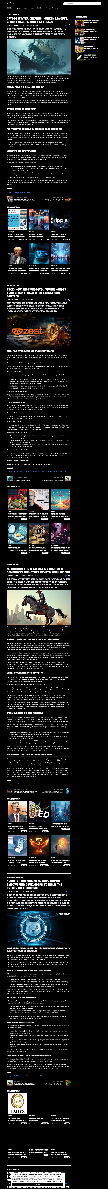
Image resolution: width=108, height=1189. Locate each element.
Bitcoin (16, 285)
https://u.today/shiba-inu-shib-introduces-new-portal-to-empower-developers (32, 1076)
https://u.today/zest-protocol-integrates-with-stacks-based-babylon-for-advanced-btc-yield (36, 471)
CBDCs (9, 8)
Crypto (16, 14)
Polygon (17, 8)
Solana (24, 8)
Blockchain (20, 877)
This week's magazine (51, 8)
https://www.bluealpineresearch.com (18, 192)
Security (32, 8)
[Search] (99, 4)
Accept (37, 1184)
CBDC (39, 8)
